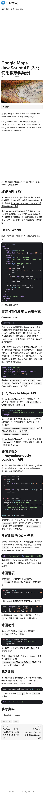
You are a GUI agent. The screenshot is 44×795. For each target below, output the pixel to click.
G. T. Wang (12, 3)
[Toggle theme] (20, 3)
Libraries (16, 445)
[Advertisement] (22, 34)
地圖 (15, 721)
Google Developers (11, 715)
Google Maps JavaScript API (13, 122)
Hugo (26, 792)
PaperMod (32, 792)
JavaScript (6, 721)
